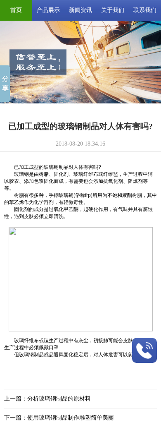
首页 (16, 10)
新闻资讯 (80, 10)
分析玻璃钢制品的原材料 (59, 399)
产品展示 (48, 10)
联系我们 (144, 10)
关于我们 (112, 10)
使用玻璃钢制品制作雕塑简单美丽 (70, 418)
